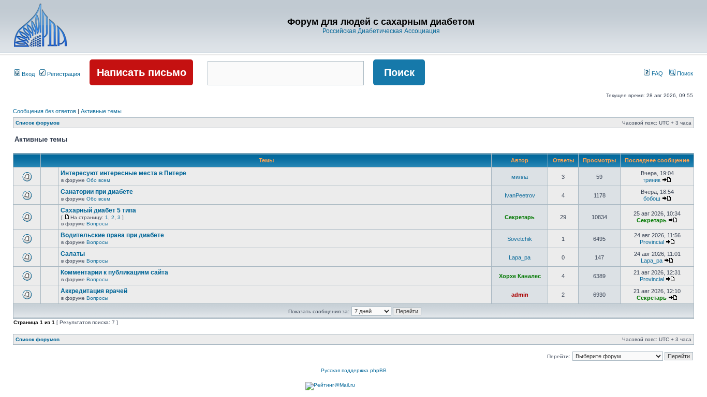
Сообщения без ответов (44, 111)
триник (651, 180)
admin (519, 295)
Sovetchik (519, 239)
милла (519, 177)
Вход (27, 74)
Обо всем (98, 180)
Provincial (652, 242)
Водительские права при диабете (112, 235)
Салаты (73, 253)
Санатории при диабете (97, 191)
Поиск (684, 73)
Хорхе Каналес (520, 276)
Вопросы (97, 223)
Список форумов (38, 123)
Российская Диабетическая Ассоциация (381, 31)
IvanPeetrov (520, 195)
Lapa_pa (520, 257)
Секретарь (520, 217)
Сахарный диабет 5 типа (98, 210)
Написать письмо (141, 72)
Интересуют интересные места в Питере (123, 173)
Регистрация (63, 74)
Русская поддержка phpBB (354, 370)
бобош (651, 198)
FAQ (656, 73)
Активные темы (101, 111)
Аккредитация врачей (94, 291)
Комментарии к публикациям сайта (114, 272)
